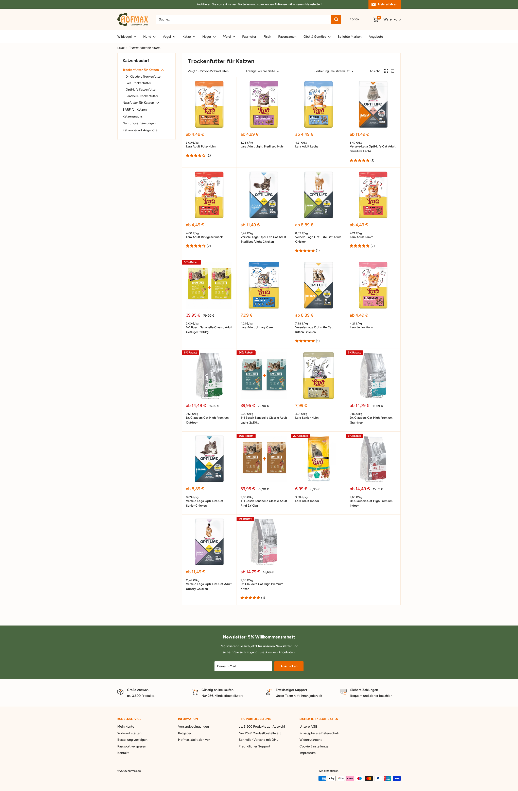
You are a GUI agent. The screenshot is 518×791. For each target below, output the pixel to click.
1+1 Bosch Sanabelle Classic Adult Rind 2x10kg (264, 503)
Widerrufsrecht (310, 740)
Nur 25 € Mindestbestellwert (260, 733)
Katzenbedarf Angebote (140, 130)
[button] (195, 155)
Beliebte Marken (350, 36)
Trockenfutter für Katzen (144, 47)
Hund (147, 36)
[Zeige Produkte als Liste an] (392, 71)
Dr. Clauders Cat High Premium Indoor (371, 503)
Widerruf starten (129, 733)
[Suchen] (336, 19)
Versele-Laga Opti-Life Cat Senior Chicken (204, 503)
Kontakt (123, 753)
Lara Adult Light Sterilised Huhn (262, 146)
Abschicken (288, 666)
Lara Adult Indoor (307, 501)
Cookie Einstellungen (314, 746)
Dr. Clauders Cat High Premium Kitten (262, 586)
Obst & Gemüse (315, 36)
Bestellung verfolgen (132, 740)
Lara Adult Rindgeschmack (204, 237)
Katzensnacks (132, 116)
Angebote (376, 36)
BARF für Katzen (135, 109)
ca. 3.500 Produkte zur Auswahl (262, 726)
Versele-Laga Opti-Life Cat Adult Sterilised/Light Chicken (263, 239)
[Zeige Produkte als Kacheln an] (386, 71)
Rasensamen (287, 36)
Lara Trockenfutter (138, 83)
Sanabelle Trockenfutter (142, 96)
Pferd (227, 36)
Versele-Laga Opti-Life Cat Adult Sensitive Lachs (373, 149)
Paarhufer (249, 36)
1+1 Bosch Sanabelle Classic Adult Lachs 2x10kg (264, 420)
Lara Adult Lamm (361, 237)
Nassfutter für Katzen (139, 103)
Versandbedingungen (193, 726)
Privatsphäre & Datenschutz (319, 733)
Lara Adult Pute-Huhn (200, 146)
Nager (206, 36)
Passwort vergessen (131, 746)
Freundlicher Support (254, 746)
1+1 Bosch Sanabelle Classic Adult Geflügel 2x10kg (209, 330)
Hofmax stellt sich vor (194, 740)
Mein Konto (125, 726)
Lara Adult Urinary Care (257, 327)
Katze (187, 36)
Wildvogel (124, 36)
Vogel (167, 36)
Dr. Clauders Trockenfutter (143, 76)
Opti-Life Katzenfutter (141, 89)
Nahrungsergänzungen (139, 123)
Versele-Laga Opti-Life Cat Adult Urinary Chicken (209, 586)
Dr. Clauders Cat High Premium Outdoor (207, 420)
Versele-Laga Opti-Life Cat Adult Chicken (318, 239)
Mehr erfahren (387, 4)
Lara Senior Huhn (306, 418)
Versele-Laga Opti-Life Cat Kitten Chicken (314, 330)
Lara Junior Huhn (361, 327)
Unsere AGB (308, 726)
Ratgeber (184, 733)
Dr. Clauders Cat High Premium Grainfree (371, 420)
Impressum (307, 753)
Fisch (267, 36)
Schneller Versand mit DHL (258, 740)
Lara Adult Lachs (306, 146)
